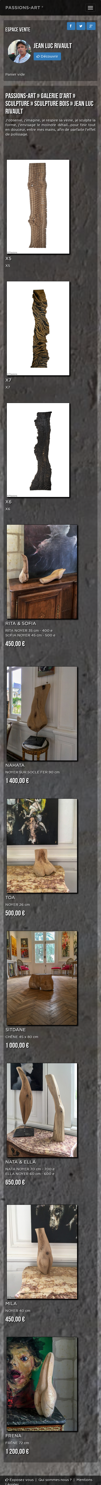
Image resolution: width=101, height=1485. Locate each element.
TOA (10, 897)
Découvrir (49, 56)
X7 (8, 380)
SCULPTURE (17, 104)
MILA (11, 1303)
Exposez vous (21, 1480)
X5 (8, 258)
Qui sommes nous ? (55, 1480)
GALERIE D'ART (56, 96)
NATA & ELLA (20, 1161)
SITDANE (15, 1029)
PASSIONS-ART (20, 96)
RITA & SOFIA (20, 623)
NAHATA (15, 765)
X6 (8, 501)
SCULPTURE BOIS (51, 104)
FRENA (13, 1435)
